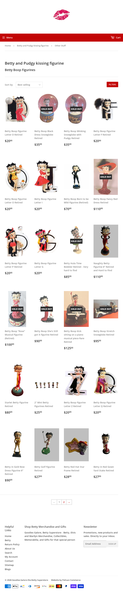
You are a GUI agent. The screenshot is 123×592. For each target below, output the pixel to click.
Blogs (8, 569)
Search (8, 552)
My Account (11, 556)
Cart (118, 37)
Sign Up (112, 544)
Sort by (9, 84)
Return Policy (12, 544)
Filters (112, 84)
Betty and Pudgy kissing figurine (33, 45)
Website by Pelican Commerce (66, 580)
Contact (9, 560)
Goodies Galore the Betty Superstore (30, 580)
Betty (8, 540)
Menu (9, 37)
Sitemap (9, 565)
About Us (10, 548)
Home (8, 45)
